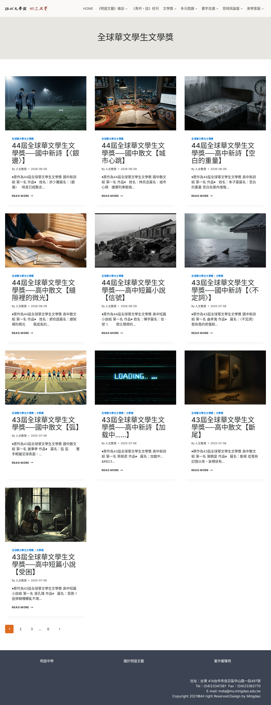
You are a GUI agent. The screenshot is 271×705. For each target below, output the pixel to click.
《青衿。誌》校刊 (145, 8)
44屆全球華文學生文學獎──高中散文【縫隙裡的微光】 (44, 290)
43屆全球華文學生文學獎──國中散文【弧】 (47, 423)
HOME (88, 8)
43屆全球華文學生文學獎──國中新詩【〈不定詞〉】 (225, 290)
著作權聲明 (222, 661)
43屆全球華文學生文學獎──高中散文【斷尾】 (223, 427)
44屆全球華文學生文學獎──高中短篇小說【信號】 (134, 290)
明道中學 (47, 661)
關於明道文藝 (134, 661)
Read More (22, 195)
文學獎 (219, 276)
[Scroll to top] (260, 698)
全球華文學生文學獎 (23, 138)
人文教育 (21, 169)
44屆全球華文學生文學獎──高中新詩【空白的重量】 (223, 152)
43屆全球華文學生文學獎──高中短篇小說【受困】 (44, 564)
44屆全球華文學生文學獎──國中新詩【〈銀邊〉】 (45, 152)
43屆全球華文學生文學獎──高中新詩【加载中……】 (134, 427)
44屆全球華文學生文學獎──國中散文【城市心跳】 (134, 152)
